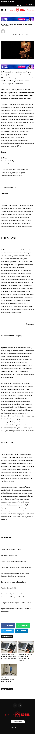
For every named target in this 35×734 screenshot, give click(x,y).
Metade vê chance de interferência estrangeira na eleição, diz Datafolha (9, 656)
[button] (1, 10)
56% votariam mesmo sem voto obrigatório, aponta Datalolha (8, 679)
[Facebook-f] (20, 5)
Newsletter (31, 10)
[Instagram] (18, 5)
